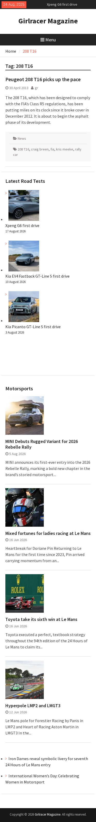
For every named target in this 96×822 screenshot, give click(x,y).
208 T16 (23, 149)
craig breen (40, 149)
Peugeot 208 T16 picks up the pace (43, 79)
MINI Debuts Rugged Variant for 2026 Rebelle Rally (41, 444)
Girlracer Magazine (48, 20)
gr (36, 88)
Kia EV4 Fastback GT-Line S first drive (37, 276)
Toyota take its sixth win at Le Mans (41, 619)
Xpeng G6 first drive (22, 225)
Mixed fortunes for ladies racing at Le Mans (48, 533)
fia (52, 149)
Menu (50, 40)
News (22, 138)
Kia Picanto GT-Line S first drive (33, 326)
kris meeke (64, 149)
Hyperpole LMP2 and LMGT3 (32, 705)
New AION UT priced (62, 6)
